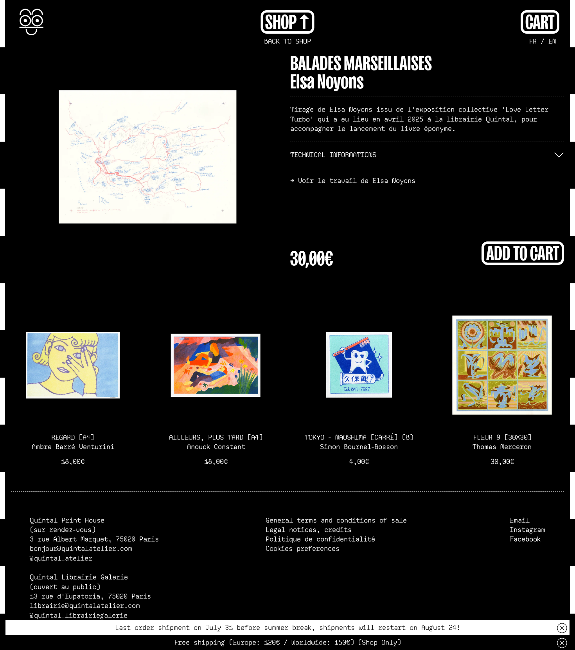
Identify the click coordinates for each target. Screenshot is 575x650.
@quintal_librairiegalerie (79, 615)
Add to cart (522, 252)
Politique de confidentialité (320, 539)
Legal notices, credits (309, 529)
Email (520, 520)
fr (533, 41)
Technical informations (333, 154)
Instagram (527, 529)
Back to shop (287, 41)
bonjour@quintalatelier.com (81, 548)
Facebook (525, 539)
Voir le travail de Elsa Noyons (356, 180)
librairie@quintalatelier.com (85, 605)
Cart (540, 20)
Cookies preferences (303, 548)
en (552, 41)
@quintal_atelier (61, 558)
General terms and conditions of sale (336, 520)
